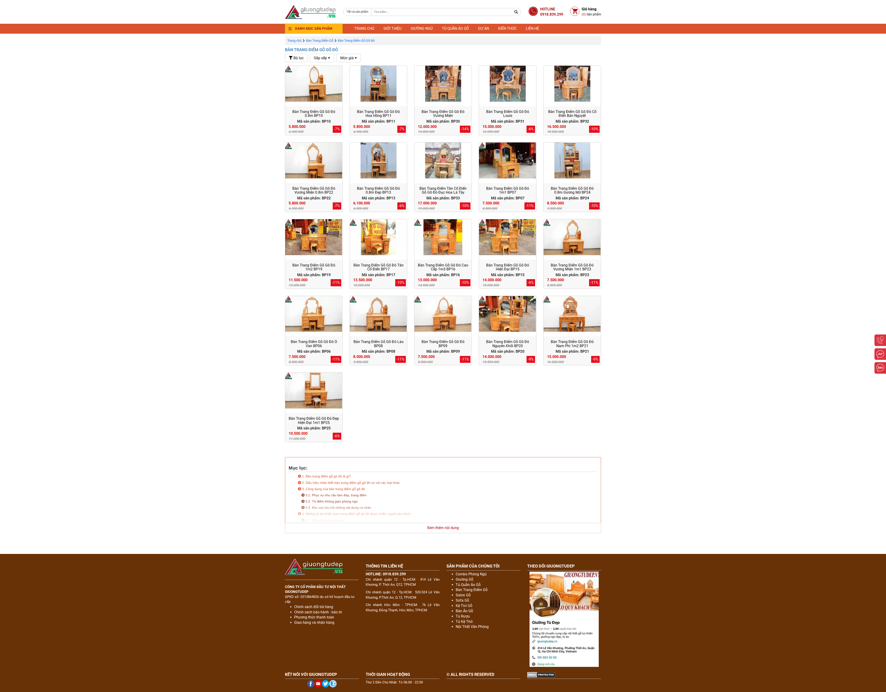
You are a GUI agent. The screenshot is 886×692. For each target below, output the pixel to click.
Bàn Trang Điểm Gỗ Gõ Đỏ (311, 49)
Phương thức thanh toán (314, 617)
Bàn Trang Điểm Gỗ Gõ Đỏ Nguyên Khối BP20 (507, 344)
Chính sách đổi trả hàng (313, 607)
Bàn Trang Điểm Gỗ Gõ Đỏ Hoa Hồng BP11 (378, 113)
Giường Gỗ (464, 579)
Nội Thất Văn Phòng (472, 626)
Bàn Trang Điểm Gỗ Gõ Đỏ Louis (507, 113)
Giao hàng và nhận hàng (314, 622)
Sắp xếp (321, 58)
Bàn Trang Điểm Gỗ (319, 40)
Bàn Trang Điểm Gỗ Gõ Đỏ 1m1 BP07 (507, 190)
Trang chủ (364, 28)
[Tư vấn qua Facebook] (880, 354)
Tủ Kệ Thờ (464, 621)
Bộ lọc (298, 58)
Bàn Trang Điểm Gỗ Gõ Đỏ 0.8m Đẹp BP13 (378, 190)
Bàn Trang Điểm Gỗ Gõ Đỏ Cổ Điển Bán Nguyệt (572, 113)
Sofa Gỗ (462, 600)
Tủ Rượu (463, 616)
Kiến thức (507, 28)
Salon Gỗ (463, 595)
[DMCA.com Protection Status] (541, 674)
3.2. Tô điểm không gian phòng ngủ (331, 501)
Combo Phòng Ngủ (471, 574)
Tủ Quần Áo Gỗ (468, 585)
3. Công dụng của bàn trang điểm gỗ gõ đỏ (333, 489)
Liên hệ (532, 28)
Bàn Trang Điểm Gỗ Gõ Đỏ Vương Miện (443, 113)
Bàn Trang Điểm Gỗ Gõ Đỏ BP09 (443, 344)
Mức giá (347, 58)
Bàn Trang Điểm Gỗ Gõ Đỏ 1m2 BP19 (313, 267)
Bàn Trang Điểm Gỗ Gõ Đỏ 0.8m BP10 (313, 113)
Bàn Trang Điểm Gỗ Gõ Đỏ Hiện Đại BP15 (507, 267)
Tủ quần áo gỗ (455, 28)
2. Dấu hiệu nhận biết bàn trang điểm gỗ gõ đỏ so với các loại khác (350, 483)
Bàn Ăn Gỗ (464, 611)
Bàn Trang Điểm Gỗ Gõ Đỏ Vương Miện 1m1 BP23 (572, 267)
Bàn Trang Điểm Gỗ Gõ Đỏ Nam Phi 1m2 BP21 (572, 344)
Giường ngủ (422, 28)
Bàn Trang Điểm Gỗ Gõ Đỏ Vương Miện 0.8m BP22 (313, 190)
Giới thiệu (392, 28)
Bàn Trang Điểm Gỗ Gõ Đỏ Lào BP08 (378, 344)
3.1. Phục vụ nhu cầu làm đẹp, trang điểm (336, 495)
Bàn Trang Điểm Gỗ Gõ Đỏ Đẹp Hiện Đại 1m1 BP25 (314, 420)
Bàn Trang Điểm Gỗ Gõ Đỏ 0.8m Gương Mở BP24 (572, 190)
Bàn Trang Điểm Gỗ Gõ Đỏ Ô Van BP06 (314, 344)
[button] (516, 12)
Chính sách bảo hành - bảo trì (318, 612)
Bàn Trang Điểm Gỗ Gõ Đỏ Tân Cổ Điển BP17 (378, 267)
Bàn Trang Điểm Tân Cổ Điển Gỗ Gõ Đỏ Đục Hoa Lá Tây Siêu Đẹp (443, 192)
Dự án (483, 28)
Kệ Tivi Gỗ (464, 605)
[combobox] (357, 12)
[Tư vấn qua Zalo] (880, 368)
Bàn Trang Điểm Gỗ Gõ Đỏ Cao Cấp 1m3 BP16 (443, 267)
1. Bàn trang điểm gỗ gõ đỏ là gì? (326, 476)
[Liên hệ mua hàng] (880, 340)
